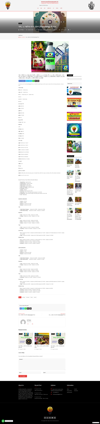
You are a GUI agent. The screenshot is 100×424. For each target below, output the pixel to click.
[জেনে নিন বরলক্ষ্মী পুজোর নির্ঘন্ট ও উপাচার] (78, 199)
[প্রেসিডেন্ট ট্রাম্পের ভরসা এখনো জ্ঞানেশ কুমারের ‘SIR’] (78, 186)
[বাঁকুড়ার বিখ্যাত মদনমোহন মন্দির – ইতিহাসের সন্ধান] (78, 161)
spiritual (35, 297)
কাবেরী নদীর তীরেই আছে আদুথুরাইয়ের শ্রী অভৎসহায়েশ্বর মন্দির (70, 204)
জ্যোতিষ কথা (49, 8)
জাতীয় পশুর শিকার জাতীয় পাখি (38, 390)
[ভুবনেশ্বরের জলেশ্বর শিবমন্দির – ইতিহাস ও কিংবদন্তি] (70, 172)
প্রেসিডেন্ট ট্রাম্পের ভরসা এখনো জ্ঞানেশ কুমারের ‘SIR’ (78, 191)
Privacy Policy (69, 390)
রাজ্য (41, 8)
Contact (75, 389)
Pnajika (31, 297)
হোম (37, 8)
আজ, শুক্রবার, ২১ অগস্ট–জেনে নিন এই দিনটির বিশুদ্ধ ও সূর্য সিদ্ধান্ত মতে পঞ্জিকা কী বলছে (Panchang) (78, 217)
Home (20, 37)
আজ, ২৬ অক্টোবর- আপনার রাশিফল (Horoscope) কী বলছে (57, 314)
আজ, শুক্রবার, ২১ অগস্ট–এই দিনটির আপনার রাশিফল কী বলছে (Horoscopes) (69, 217)
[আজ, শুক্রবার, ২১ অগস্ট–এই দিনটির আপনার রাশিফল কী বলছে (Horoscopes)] (70, 210)
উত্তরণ (57, 8)
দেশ (53, 8)
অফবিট (61, 8)
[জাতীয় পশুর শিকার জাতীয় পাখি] (70, 161)
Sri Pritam (29, 320)
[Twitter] (23, 308)
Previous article (22, 313)
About (68, 389)
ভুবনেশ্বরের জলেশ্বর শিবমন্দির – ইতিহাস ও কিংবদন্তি (70, 177)
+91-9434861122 (55, 392)
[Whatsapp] (33, 81)
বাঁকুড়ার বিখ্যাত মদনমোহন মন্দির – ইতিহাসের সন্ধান (77, 166)
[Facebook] (21, 308)
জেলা (44, 8)
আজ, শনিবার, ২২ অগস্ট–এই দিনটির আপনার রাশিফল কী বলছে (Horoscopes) (77, 179)
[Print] (38, 81)
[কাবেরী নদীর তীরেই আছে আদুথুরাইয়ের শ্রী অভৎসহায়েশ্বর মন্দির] (70, 199)
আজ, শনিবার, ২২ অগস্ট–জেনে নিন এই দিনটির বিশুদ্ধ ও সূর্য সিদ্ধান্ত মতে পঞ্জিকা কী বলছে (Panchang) (70, 192)
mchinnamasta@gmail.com (57, 394)
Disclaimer (76, 390)
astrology (23, 297)
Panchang (27, 297)
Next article (63, 313)
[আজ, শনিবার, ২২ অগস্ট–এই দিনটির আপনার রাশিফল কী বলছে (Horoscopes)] (78, 172)
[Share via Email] (36, 81)
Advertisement (69, 392)
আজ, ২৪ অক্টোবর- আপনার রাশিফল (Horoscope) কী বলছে (26, 314)
